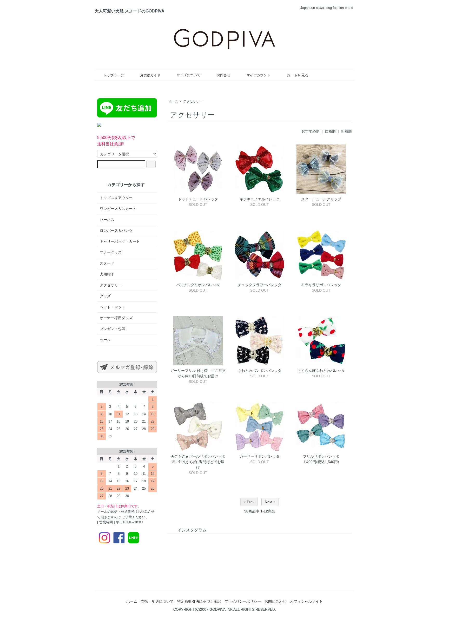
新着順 (346, 131)
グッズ (105, 296)
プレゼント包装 (112, 329)
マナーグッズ (111, 252)
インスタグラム (192, 530)
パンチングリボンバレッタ (198, 285)
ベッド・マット (112, 307)
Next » (270, 502)
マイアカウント (258, 75)
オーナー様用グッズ (116, 318)
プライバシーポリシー (242, 601)
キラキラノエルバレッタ (261, 199)
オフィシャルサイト (306, 601)
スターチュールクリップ (321, 199)
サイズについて (188, 75)
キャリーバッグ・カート (120, 241)
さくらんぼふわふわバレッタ (321, 371)
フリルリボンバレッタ (321, 456)
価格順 (330, 131)
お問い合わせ (275, 601)
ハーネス (107, 220)
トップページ (113, 75)
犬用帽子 (107, 274)
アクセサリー (192, 101)
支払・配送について (157, 601)
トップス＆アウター (116, 198)
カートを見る (297, 75)
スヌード (107, 263)
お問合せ (223, 75)
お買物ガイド (150, 75)
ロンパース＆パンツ (116, 230)
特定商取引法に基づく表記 (199, 601)
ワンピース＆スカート (118, 209)
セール (105, 340)
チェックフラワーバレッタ (259, 285)
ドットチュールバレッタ (198, 199)
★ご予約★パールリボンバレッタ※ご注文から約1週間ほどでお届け (198, 461)
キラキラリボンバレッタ (321, 285)
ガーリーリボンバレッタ (260, 456)
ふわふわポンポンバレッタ (259, 371)
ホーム (173, 101)
